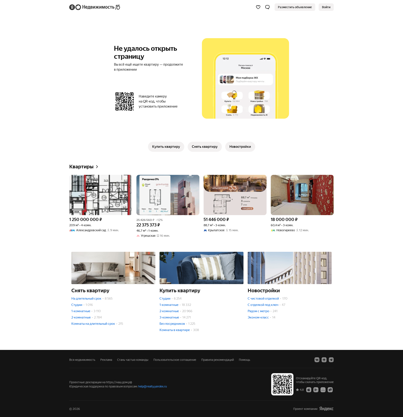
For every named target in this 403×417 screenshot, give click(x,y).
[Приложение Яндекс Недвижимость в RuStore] (330, 389)
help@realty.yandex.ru (152, 386)
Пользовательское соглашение (174, 359)
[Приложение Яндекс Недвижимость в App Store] (308, 389)
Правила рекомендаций (217, 359)
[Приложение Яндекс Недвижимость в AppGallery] (323, 389)
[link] (326, 7)
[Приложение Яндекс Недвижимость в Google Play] (315, 389)
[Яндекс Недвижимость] (95, 7)
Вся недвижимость (82, 359)
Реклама (106, 359)
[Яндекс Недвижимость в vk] (316, 359)
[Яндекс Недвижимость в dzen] (324, 359)
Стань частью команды (132, 359)
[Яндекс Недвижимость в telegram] (331, 359)
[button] (267, 7)
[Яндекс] (326, 409)
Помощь (244, 359)
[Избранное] (258, 7)
